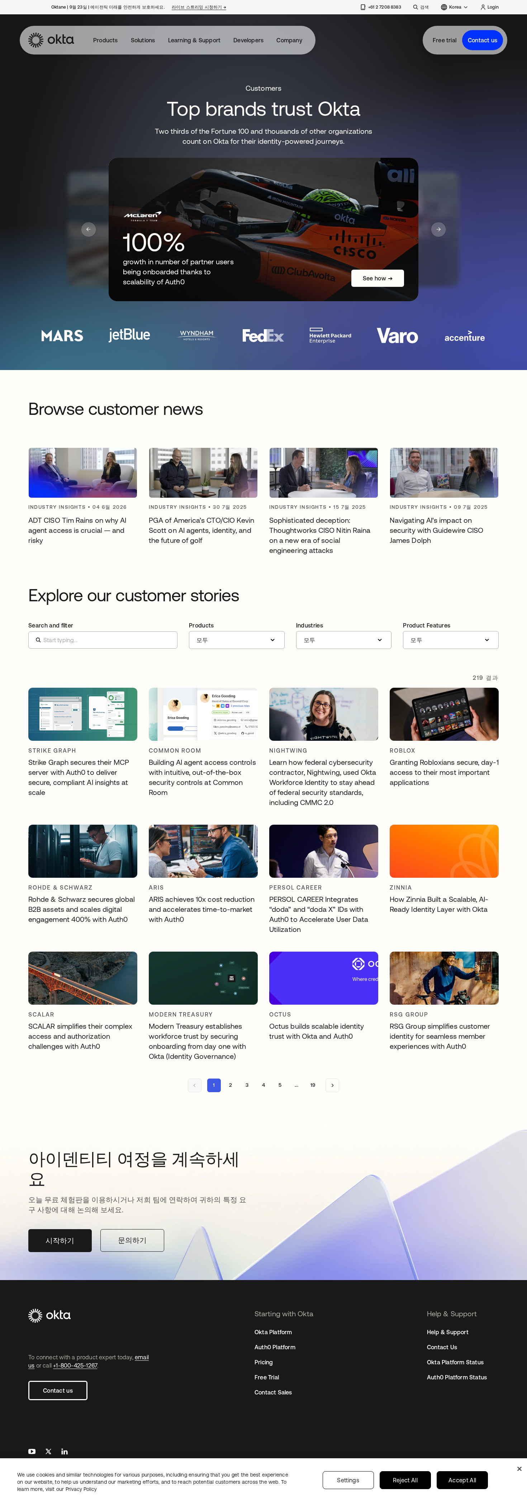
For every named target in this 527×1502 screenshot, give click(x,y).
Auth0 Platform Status (457, 1377)
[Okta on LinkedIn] (64, 1452)
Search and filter (50, 625)
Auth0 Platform (275, 1347)
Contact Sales (273, 1392)
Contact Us (442, 1347)
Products (105, 40)
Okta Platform (273, 1332)
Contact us (482, 40)
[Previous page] (194, 1085)
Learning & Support (194, 40)
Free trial (444, 40)
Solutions (143, 40)
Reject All (405, 1480)
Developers (248, 40)
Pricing (264, 1362)
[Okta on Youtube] (31, 1452)
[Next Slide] (438, 229)
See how (378, 278)
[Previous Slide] (88, 229)
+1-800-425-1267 (75, 1365)
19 (312, 1085)
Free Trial (267, 1377)
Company (289, 40)
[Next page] (332, 1085)
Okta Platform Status (455, 1362)
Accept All (462, 1480)
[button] (237, 635)
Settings (348, 1480)
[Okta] (51, 40)
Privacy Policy (81, 1489)
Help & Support (448, 1332)
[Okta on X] (48, 1452)
